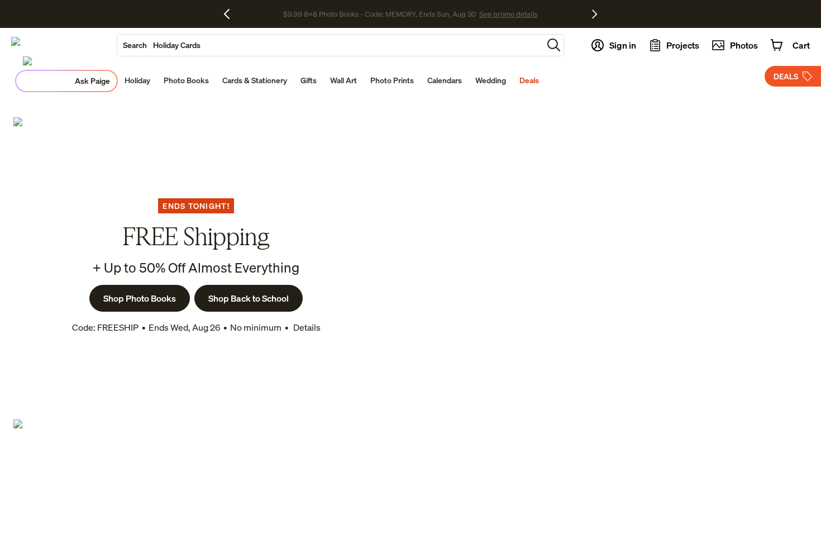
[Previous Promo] (231, 14)
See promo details (508, 14)
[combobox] (330, 45)
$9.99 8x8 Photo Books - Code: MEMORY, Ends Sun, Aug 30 (379, 14)
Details (306, 327)
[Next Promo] (594, 13)
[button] (554, 45)
